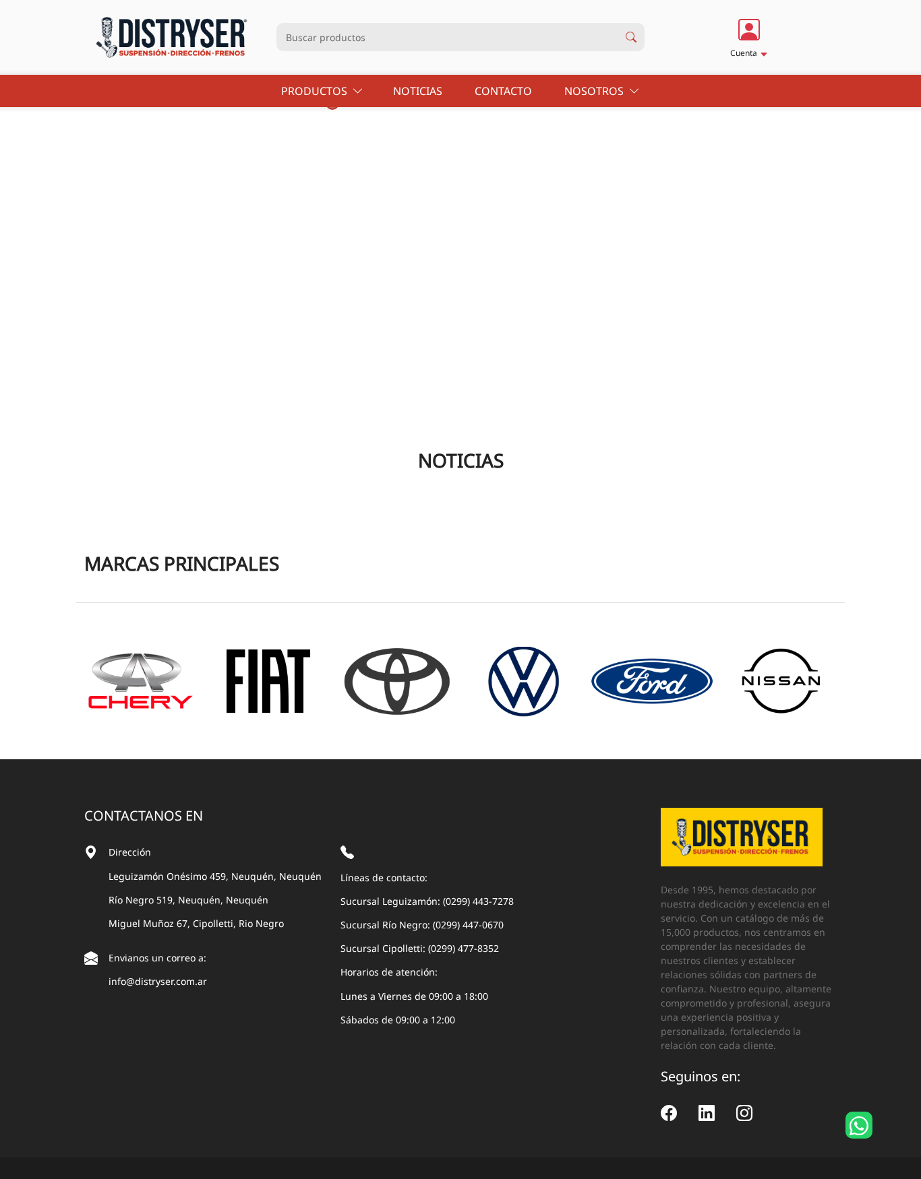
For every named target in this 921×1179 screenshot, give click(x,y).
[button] (749, 37)
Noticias (419, 91)
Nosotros (596, 91)
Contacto (505, 91)
